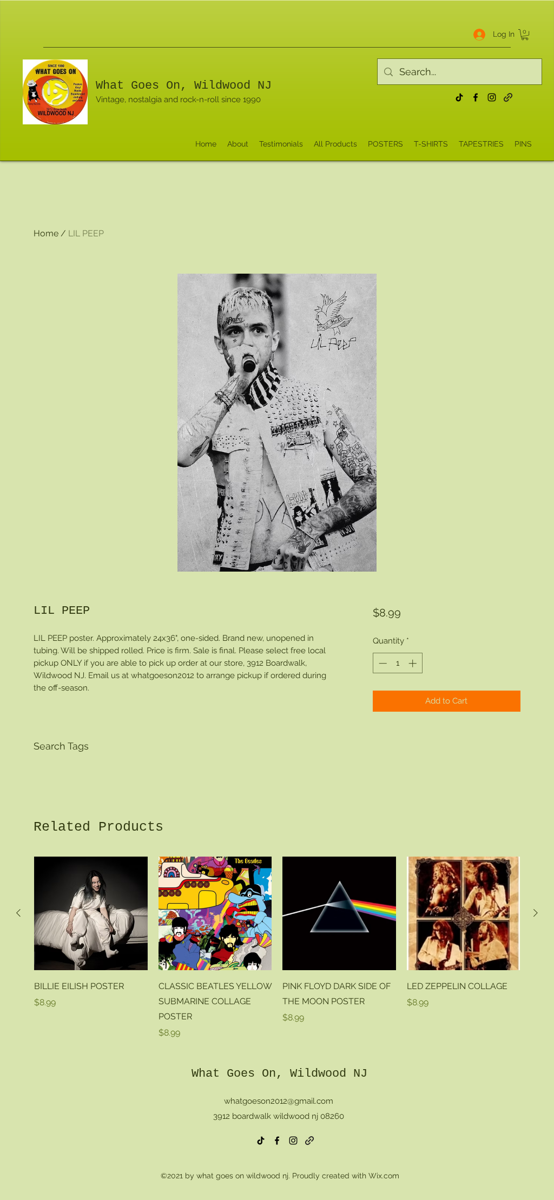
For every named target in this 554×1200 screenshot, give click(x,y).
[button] (524, 34)
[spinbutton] (397, 663)
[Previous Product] (18, 912)
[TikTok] (459, 97)
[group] (277, 948)
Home (46, 233)
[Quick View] (91, 913)
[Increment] (413, 663)
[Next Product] (535, 912)
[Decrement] (381, 663)
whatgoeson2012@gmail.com (278, 1101)
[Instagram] (491, 97)
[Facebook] (475, 97)
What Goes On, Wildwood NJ (184, 85)
